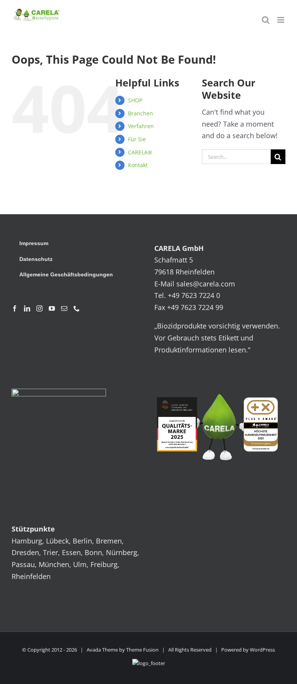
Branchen (140, 113)
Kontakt (138, 165)
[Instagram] (39, 308)
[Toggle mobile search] (266, 20)
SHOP (135, 100)
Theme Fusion (142, 649)
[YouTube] (52, 308)
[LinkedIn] (27, 308)
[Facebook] (15, 308)
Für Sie (137, 139)
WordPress (262, 649)
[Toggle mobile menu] (281, 20)
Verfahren (141, 126)
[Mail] (64, 308)
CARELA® (140, 152)
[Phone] (76, 308)
